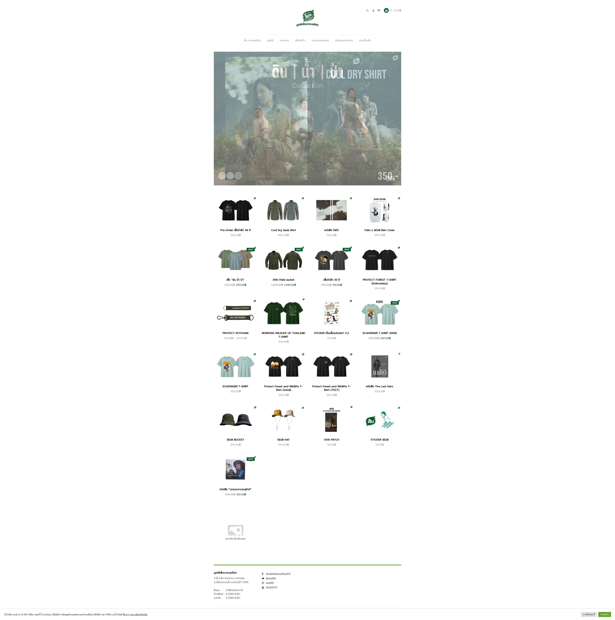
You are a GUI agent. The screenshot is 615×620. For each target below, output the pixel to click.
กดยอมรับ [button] (604, 614)
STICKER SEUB (380, 440)
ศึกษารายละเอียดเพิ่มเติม (135, 614)
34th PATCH (331, 440)
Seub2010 (271, 587)
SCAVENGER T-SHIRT (235, 386)
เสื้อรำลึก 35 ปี (331, 280)
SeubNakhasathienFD (278, 573)
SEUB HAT (283, 440)
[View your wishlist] (378, 10)
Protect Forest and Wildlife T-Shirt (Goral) (283, 388)
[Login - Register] (373, 10)
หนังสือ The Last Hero (379, 386)
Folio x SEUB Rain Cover (380, 230)
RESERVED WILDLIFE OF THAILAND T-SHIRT (283, 335)
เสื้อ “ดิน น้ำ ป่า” (235, 280)
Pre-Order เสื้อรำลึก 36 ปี (235, 230)
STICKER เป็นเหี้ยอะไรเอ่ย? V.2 (331, 333)
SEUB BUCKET (235, 440)
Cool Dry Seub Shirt (283, 230)
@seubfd (271, 578)
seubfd (270, 582)
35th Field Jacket (283, 280)
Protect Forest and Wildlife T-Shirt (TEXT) (331, 388)
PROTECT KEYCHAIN (235, 333)
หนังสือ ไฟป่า (331, 230)
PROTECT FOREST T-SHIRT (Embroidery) (379, 281)
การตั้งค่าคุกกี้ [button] (589, 614)
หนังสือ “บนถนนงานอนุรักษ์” (235, 489)
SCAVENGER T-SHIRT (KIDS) (380, 333)
